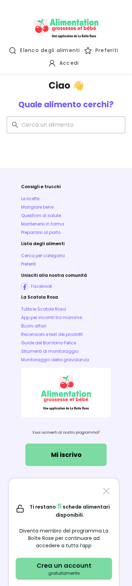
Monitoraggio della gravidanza (55, 360)
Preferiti (28, 264)
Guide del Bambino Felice (48, 343)
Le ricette (30, 199)
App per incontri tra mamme (51, 317)
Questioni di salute (41, 215)
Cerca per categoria (43, 256)
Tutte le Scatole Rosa (43, 309)
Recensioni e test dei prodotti (52, 334)
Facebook (41, 286)
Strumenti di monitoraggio (49, 351)
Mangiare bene (37, 207)
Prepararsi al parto (41, 232)
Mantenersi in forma (42, 224)
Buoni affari (33, 326)
